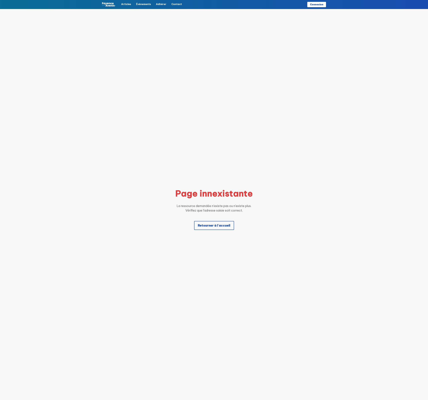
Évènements (143, 4)
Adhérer (161, 4)
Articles (126, 4)
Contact (176, 4)
